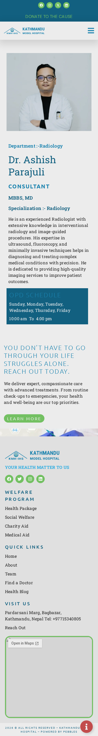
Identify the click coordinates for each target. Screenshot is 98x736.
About (11, 565)
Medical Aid (17, 534)
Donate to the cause (48, 16)
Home (11, 556)
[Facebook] (41, 5)
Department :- (24, 146)
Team (10, 573)
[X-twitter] (58, 5)
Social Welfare (19, 517)
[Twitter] (19, 479)
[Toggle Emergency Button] (86, 726)
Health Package (21, 508)
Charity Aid (17, 526)
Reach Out (15, 627)
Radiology (51, 146)
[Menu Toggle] (91, 30)
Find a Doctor (19, 582)
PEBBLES (70, 731)
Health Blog (17, 591)
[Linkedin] (66, 5)
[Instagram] (50, 5)
